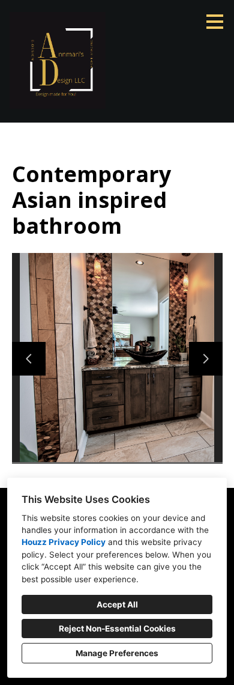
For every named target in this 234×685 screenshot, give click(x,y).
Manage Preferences (117, 653)
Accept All (117, 604)
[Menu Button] (215, 22)
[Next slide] (206, 359)
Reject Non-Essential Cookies (117, 628)
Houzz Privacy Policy (64, 542)
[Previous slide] (29, 359)
